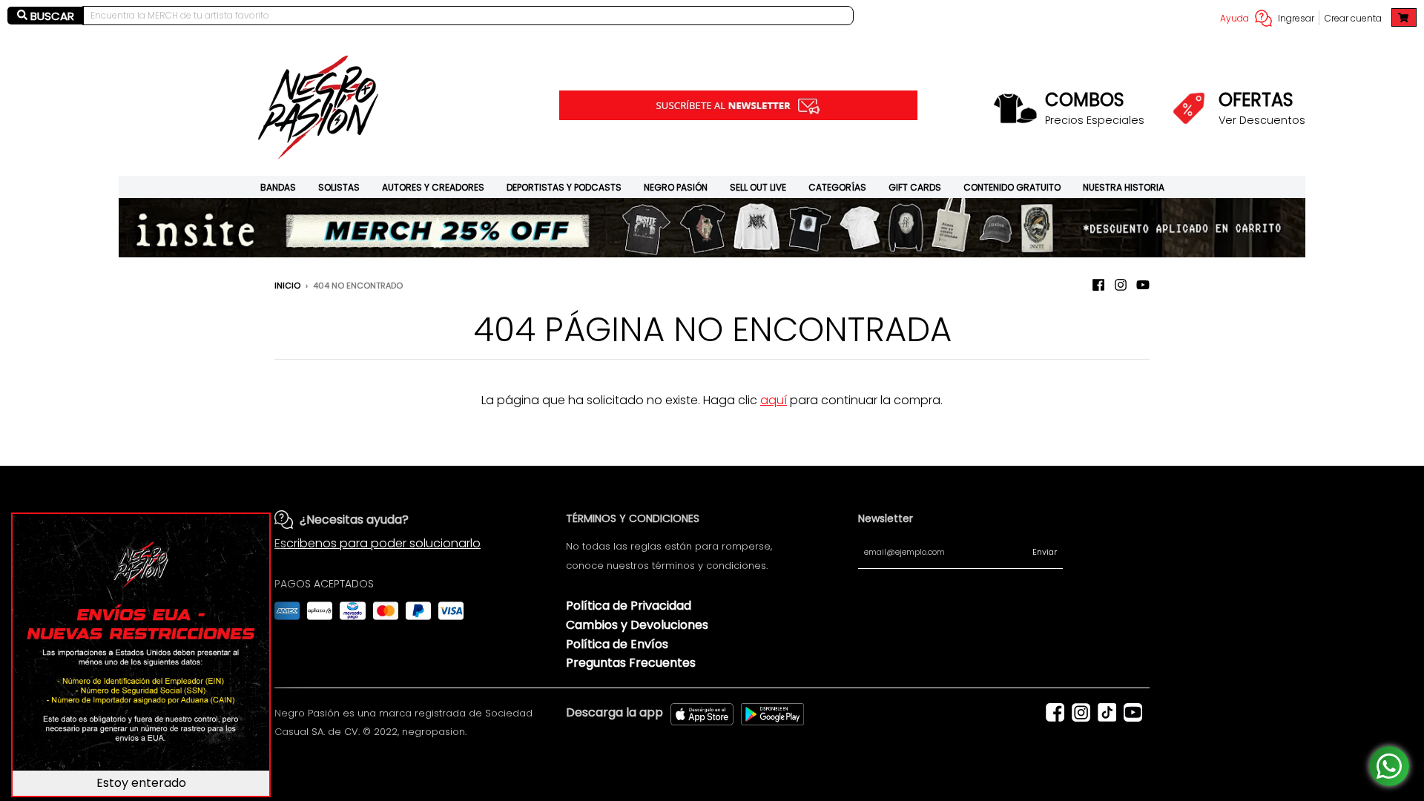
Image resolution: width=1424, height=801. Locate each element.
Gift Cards (915, 187)
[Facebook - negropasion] (1098, 284)
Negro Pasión (676, 187)
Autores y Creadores (433, 187)
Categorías (837, 187)
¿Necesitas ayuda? (354, 519)
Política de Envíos (617, 644)
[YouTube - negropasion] (1143, 284)
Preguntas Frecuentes (631, 662)
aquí (773, 400)
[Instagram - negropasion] (1120, 284)
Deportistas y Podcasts (564, 187)
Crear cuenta (1353, 18)
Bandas (278, 187)
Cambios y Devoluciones (637, 624)
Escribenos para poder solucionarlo (377, 543)
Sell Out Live (758, 187)
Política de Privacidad (628, 605)
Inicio (287, 285)
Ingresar (1296, 18)
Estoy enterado (141, 782)
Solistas (339, 187)
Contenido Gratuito (1012, 187)
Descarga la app (614, 712)
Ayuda (1234, 18)
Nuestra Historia (1123, 187)
